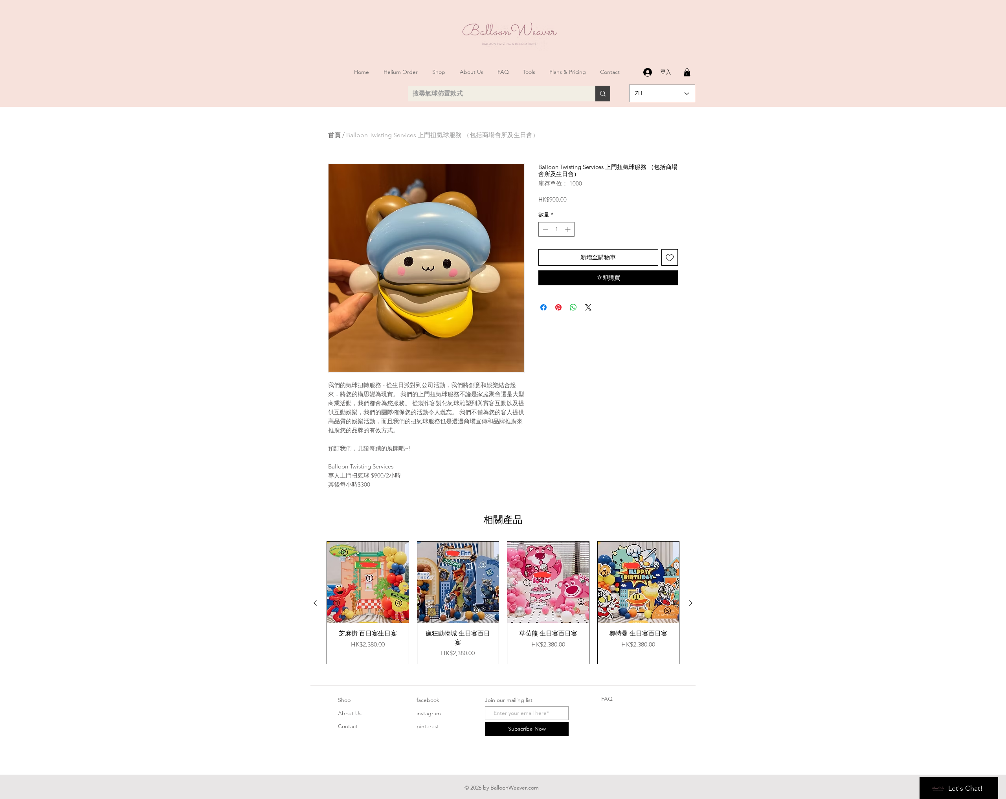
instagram (429, 713)
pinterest (428, 726)
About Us (350, 713)
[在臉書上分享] (543, 307)
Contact (348, 726)
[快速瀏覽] (368, 582)
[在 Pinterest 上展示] (558, 307)
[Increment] (568, 229)
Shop (344, 699)
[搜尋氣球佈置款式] (602, 93)
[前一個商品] (315, 603)
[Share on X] (588, 307)
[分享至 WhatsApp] (573, 307)
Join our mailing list (508, 700)
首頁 (334, 135)
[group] (503, 603)
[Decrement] (544, 229)
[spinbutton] (556, 229)
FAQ (607, 698)
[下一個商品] (691, 603)
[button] (687, 72)
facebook (428, 699)
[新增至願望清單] (669, 257)
